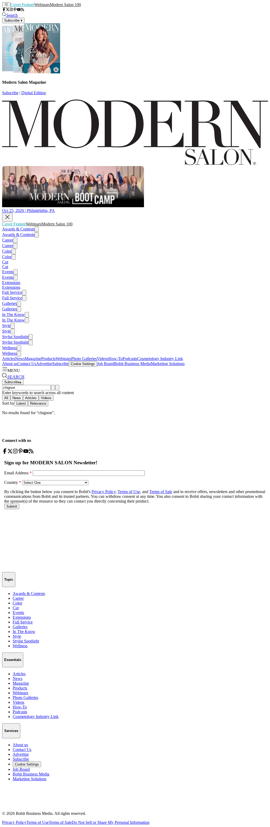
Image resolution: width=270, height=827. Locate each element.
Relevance (38, 403)
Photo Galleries (84, 358)
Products (48, 358)
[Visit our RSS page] (22, 10)
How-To (115, 358)
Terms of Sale (60, 822)
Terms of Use (37, 822)
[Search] (53, 387)
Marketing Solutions (168, 363)
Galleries (9, 303)
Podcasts (130, 358)
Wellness (9, 348)
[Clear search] (57, 387)
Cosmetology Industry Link (160, 358)
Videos (102, 358)
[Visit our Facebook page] (4, 10)
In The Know (13, 314)
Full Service (12, 292)
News (20, 358)
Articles (8, 358)
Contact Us (26, 363)
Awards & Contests (18, 229)
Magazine (33, 358)
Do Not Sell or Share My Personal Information (111, 822)
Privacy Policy (14, 822)
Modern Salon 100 (65, 4)
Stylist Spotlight (15, 336)
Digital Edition (33, 93)
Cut (5, 262)
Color (7, 251)
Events (7, 272)
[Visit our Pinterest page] (15, 10)
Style (6, 325)
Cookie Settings (83, 364)
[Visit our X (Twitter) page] (7, 10)
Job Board (105, 363)
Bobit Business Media (132, 363)
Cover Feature (22, 4)
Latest (21, 403)
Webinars (42, 4)
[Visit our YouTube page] (19, 10)
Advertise (44, 363)
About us (9, 363)
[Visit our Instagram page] (11, 10)
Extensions (11, 282)
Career (7, 240)
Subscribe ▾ (13, 20)
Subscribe (10, 93)
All (6, 398)
